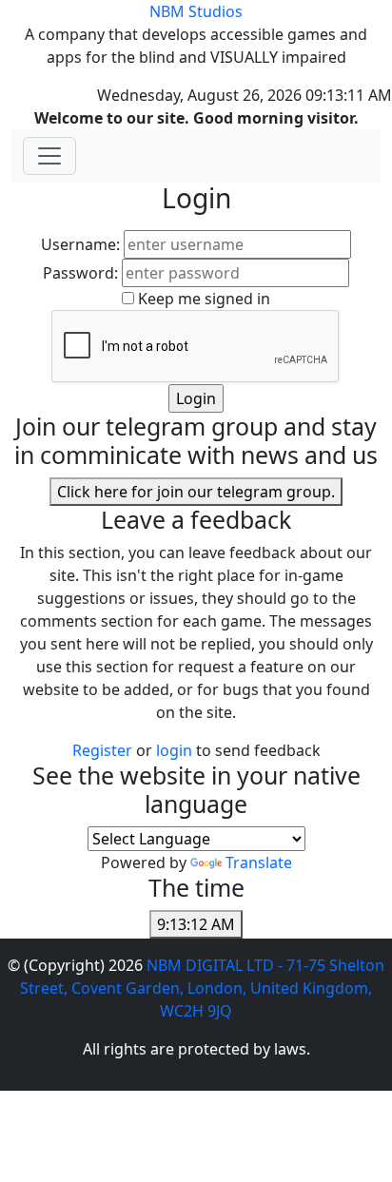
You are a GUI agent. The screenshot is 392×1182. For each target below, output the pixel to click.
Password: (80, 272)
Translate (258, 862)
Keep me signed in (204, 298)
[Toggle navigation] (49, 156)
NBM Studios (196, 11)
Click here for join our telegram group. (196, 491)
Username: (80, 244)
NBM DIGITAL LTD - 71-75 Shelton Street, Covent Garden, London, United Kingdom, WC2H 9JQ (202, 988)
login (176, 750)
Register (102, 750)
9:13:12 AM (196, 924)
